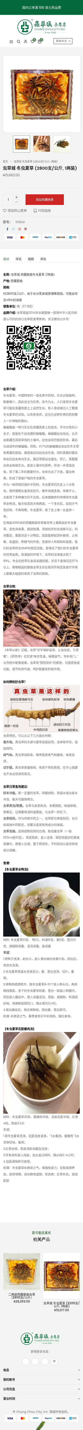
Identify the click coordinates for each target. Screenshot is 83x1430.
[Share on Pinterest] (25, 229)
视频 (31, 259)
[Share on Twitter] (13, 229)
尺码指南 (44, 210)
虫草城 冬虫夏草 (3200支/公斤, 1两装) (61, 1305)
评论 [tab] (18, 259)
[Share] (19, 229)
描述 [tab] (6, 259)
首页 (5, 161)
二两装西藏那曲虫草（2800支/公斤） (21, 1296)
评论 (43, 259)
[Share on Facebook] (7, 229)
